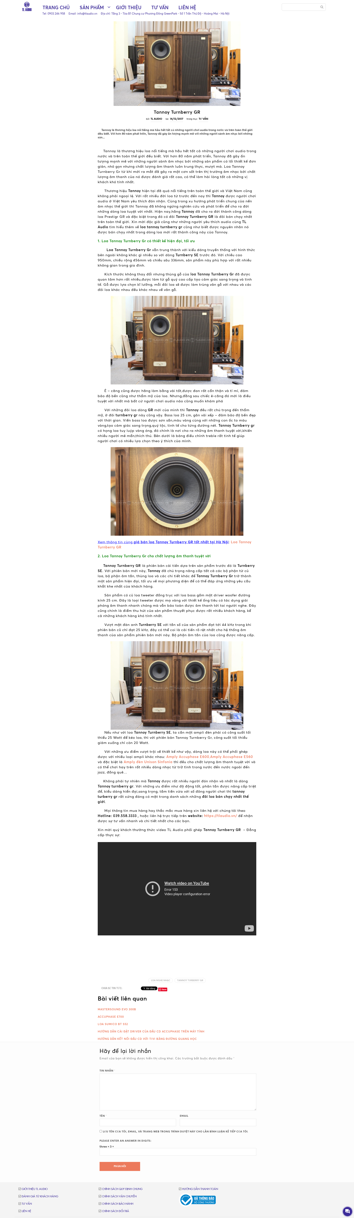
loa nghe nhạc (160, 980)
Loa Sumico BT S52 (113, 1024)
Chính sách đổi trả (115, 1211)
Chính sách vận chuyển (119, 1196)
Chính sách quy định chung (122, 1189)
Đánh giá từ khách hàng (40, 1196)
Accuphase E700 (111, 1016)
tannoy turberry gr (190, 980)
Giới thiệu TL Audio (35, 1189)
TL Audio (156, 119)
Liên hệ (187, 7)
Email (184, 1116)
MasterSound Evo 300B (117, 1009)
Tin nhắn (107, 1071)
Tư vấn (160, 7)
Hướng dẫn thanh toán (200, 1189)
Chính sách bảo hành (117, 1203)
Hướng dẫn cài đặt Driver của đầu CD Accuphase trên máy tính (151, 1031)
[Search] (322, 7)
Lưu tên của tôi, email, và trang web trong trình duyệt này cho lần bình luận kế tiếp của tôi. (175, 1132)
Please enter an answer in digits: (126, 1141)
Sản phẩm (92, 7)
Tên (103, 1116)
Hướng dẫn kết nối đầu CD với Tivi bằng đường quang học (147, 1039)
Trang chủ (56, 7)
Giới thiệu (128, 7)
